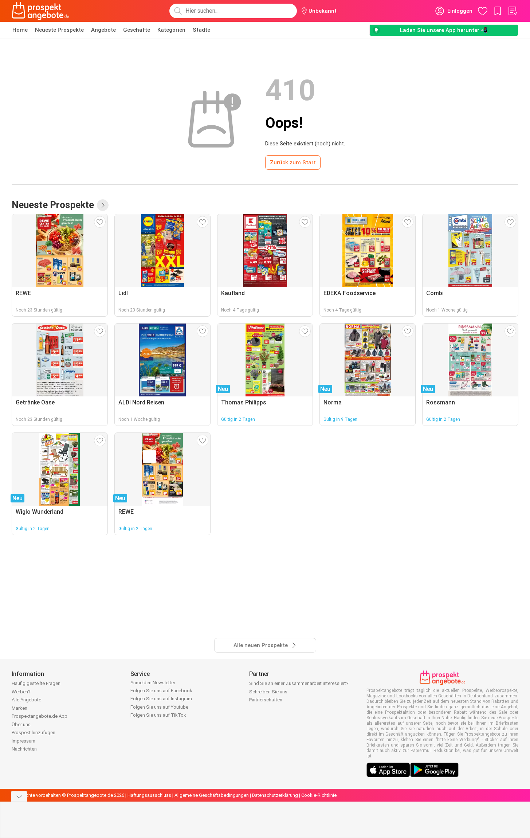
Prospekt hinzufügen (33, 732)
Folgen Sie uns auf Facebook (161, 690)
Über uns (21, 724)
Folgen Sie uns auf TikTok (158, 715)
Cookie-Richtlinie (319, 795)
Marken (19, 708)
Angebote (103, 30)
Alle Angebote (26, 699)
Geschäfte (136, 30)
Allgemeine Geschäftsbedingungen (211, 795)
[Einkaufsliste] (512, 11)
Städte (201, 30)
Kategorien (171, 30)
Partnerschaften (265, 699)
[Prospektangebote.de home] (40, 11)
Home (20, 30)
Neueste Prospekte (59, 30)
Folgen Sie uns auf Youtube (159, 707)
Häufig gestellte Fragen (36, 683)
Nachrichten (24, 749)
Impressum (23, 741)
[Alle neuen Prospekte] (103, 205)
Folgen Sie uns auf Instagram (161, 698)
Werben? (21, 691)
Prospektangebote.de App (39, 716)
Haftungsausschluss (149, 795)
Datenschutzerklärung (275, 795)
